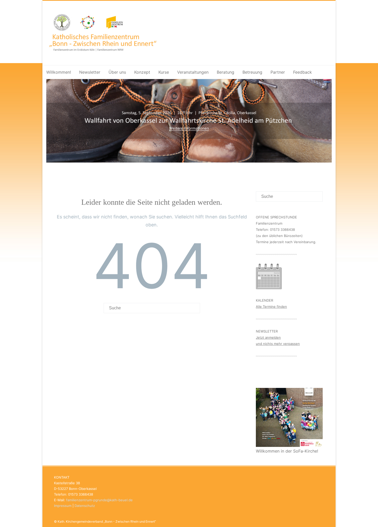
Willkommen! (58, 72)
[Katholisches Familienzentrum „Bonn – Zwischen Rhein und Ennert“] (128, 57)
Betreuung (252, 72)
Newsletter (89, 72)
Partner (278, 72)
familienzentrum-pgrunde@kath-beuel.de (99, 500)
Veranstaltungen (193, 72)
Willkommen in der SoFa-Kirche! (287, 451)
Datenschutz (85, 506)
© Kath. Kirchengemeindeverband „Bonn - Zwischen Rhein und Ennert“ (105, 521)
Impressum (62, 506)
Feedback (302, 72)
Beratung (225, 72)
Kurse (163, 72)
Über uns (117, 72)
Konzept (142, 72)
